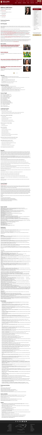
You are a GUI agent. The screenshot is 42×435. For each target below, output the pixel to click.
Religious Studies (4, 10)
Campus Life (32, 2)
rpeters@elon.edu (4, 15)
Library (31, 425)
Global (28, 2)
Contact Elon (10, 424)
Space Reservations (32, 424)
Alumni (40, 2)
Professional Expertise (36, 10)
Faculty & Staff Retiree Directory (36, 29)
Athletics (36, 2)
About (16, 2)
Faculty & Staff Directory (37, 7)
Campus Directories (9, 426)
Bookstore (31, 426)
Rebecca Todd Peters (36, 9)
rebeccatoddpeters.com (16, 41)
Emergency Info (10, 425)
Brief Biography (35, 11)
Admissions (19, 2)
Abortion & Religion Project (4, 184)
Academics (24, 2)
